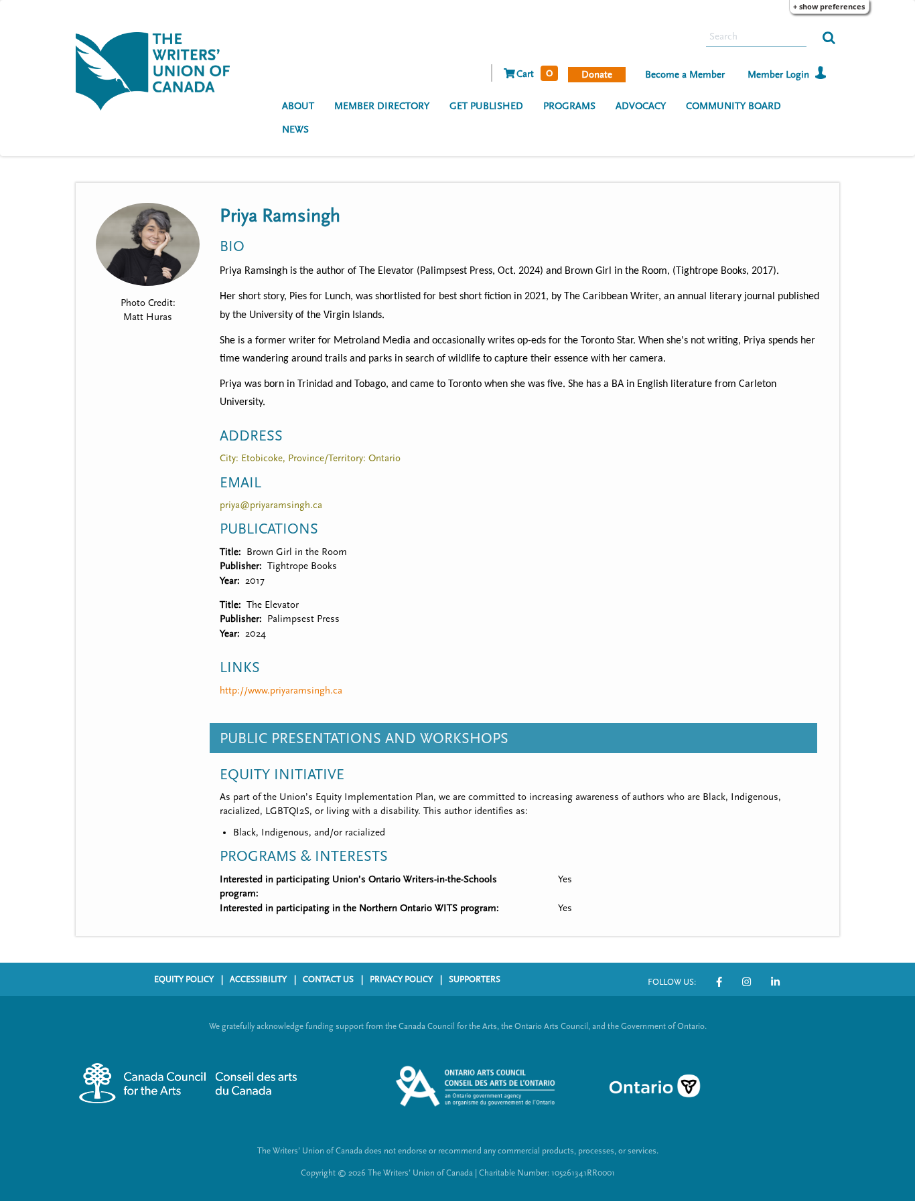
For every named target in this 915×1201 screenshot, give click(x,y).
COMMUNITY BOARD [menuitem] (733, 106)
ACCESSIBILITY (258, 979)
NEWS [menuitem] (295, 129)
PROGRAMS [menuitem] (569, 106)
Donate (596, 74)
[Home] (158, 69)
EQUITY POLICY (184, 979)
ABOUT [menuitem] (298, 106)
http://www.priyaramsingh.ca (281, 690)
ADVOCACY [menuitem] (641, 106)
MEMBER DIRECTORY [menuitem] (381, 106)
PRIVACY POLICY (401, 979)
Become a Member (685, 74)
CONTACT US (328, 979)
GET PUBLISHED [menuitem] (486, 106)
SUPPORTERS (474, 979)
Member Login (778, 74)
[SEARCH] (829, 37)
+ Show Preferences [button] (829, 6)
